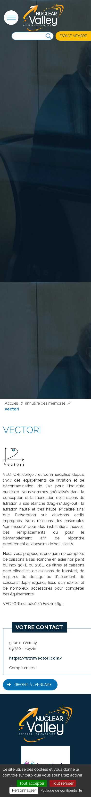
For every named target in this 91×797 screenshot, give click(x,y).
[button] (11, 17)
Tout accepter (31, 783)
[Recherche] (48, 36)
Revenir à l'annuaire (33, 685)
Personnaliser (24, 790)
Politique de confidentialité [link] (61, 790)
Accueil (11, 403)
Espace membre (73, 36)
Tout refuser (63, 783)
